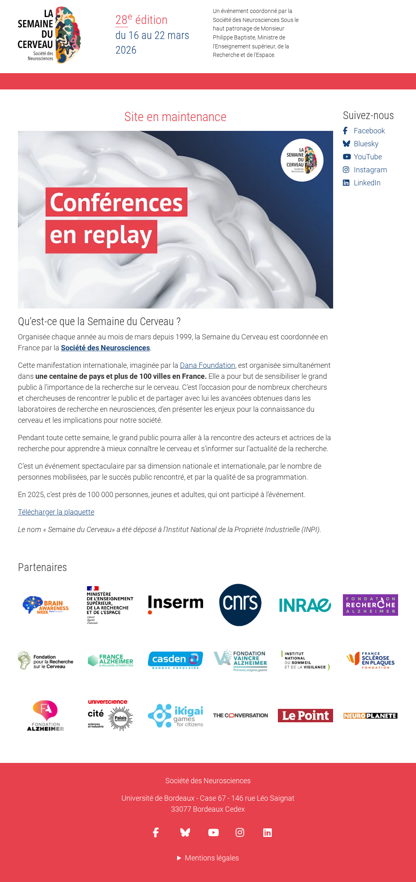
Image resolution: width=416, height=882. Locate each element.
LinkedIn (366, 182)
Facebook (368, 130)
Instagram (369, 169)
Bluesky (365, 143)
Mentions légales (212, 858)
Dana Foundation (207, 365)
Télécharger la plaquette (56, 512)
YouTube (367, 156)
